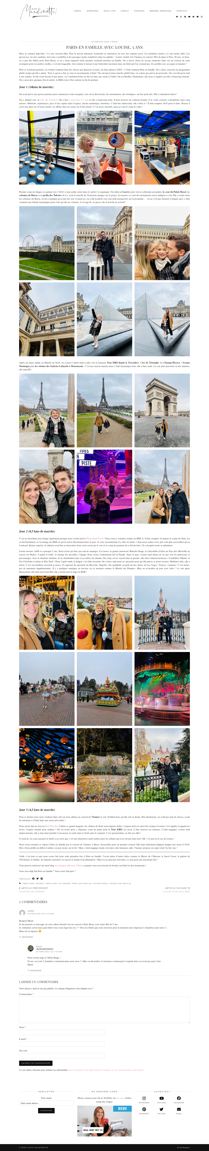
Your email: (46, 1097)
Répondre (27, 937)
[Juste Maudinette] (38, 14)
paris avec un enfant (58, 884)
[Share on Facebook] (34, 878)
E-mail (23, 1038)
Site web (23, 1050)
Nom (22, 1027)
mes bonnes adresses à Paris (69, 865)
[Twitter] (177, 17)
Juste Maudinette (37, 1148)
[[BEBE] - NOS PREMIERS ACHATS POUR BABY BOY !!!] (104, 1121)
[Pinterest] (185, 17)
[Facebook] (194, 17)
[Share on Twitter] (38, 878)
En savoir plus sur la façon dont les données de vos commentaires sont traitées (106, 1069)
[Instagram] (181, 17)
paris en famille (82, 884)
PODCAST (182, 11)
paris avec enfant (33, 884)
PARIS (115, 42)
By (183, 1148)
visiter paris (100, 884)
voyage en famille (120, 884)
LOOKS (77, 11)
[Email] (198, 17)
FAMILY (125, 11)
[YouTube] (189, 17)
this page (120, 1097)
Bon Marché (51, 826)
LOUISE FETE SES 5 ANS (176, 890)
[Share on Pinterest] (42, 878)
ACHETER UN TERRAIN (33, 890)
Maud (39, 946)
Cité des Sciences (48, 99)
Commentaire (26, 994)
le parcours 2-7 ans (78, 99)
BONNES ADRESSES (161, 11)
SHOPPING (93, 11)
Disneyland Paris (95, 538)
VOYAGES (139, 11)
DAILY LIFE (110, 11)
